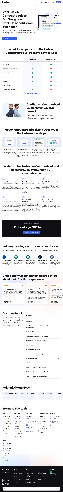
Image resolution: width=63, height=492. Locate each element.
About (27, 472)
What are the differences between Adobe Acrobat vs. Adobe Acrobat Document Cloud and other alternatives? (29, 397)
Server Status (17, 476)
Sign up (58, 2)
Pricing (41, 2)
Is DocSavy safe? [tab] (30, 362)
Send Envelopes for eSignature (32, 422)
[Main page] (5, 2)
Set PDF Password (8, 448)
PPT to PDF (7, 426)
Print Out (6, 460)
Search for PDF (8, 453)
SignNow (39, 477)
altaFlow (39, 479)
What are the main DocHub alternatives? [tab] (36, 367)
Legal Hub (28, 476)
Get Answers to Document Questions (55, 426)
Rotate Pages (19, 431)
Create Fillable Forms (43, 432)
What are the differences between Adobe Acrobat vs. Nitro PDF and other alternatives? (12, 397)
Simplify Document (55, 418)
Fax (40, 423)
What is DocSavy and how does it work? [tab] (36, 340)
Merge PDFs (18, 428)
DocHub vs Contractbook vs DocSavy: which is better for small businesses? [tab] (40, 326)
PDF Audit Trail (8, 443)
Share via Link (43, 418)
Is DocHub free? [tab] (30, 345)
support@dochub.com (6, 472)
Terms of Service (29, 473)
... (45, 488)
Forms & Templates (18, 473)
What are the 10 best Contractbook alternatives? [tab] (38, 371)
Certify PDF (7, 445)
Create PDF (18, 418)
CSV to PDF (7, 428)
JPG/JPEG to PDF (8, 423)
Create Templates (43, 428)
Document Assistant (56, 416)
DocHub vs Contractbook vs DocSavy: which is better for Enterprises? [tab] (40, 321)
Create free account (10, 38)
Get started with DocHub (31, 232)
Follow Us (5, 476)
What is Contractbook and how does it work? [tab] (37, 336)
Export (6, 455)
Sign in (52, 2)
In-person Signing (31, 425)
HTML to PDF (7, 431)
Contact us (4, 328)
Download (7, 458)
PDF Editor (16, 472)
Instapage (40, 480)
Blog (39, 472)
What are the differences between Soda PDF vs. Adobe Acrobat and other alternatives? (12, 393)
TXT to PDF (7, 418)
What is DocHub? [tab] (30, 331)
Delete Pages (19, 436)
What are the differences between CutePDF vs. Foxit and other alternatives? (47, 397)
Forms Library (17, 479)
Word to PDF (7, 416)
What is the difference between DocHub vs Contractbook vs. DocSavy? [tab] (40, 315)
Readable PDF (7, 450)
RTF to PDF (7, 433)
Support (27, 479)
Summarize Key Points (55, 422)
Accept (53, 488)
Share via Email (43, 421)
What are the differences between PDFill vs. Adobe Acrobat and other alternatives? (47, 393)
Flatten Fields (19, 423)
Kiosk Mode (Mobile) (30, 428)
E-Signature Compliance (31, 477)
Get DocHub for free (32, 93)
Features (47, 2)
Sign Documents (17, 475)
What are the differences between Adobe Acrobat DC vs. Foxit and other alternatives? (29, 393)
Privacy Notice (29, 475)
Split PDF (18, 426)
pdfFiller (39, 475)
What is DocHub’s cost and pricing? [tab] (34, 354)
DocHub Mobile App (42, 473)
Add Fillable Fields (19, 421)
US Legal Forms (41, 476)
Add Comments (43, 416)
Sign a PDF (30, 416)
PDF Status (42, 426)
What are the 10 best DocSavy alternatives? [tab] (36, 376)
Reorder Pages (19, 433)
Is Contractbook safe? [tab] (31, 358)
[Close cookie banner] (59, 488)
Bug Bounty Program (30, 482)
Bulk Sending (30, 431)
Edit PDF (18, 416)
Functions (16, 482)
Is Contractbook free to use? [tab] (33, 349)
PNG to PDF (7, 421)
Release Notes (29, 480)
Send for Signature (32, 418)
